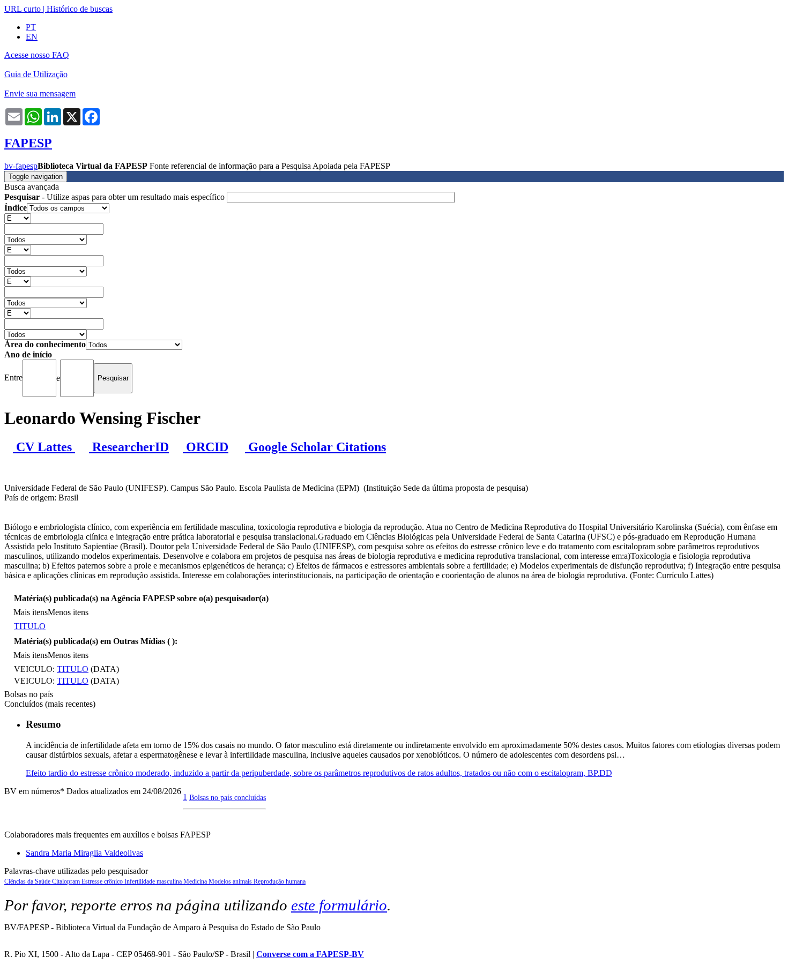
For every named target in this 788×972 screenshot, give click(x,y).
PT (31, 27)
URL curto (22, 8)
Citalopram (66, 881)
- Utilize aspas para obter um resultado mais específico (115, 196)
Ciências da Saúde (28, 881)
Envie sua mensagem (40, 93)
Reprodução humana (280, 881)
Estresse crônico (102, 881)
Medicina (196, 881)
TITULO (30, 626)
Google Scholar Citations (315, 447)
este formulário (339, 905)
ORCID (205, 447)
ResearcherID (129, 447)
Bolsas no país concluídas (227, 797)
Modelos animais (231, 881)
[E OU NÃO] (17, 217)
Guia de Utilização (36, 74)
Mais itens (30, 612)
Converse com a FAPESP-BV (310, 954)
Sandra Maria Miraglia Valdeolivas (84, 852)
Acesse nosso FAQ (36, 54)
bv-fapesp (21, 165)
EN (32, 36)
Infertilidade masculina (153, 881)
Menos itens (68, 612)
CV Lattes (44, 447)
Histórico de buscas (80, 8)
